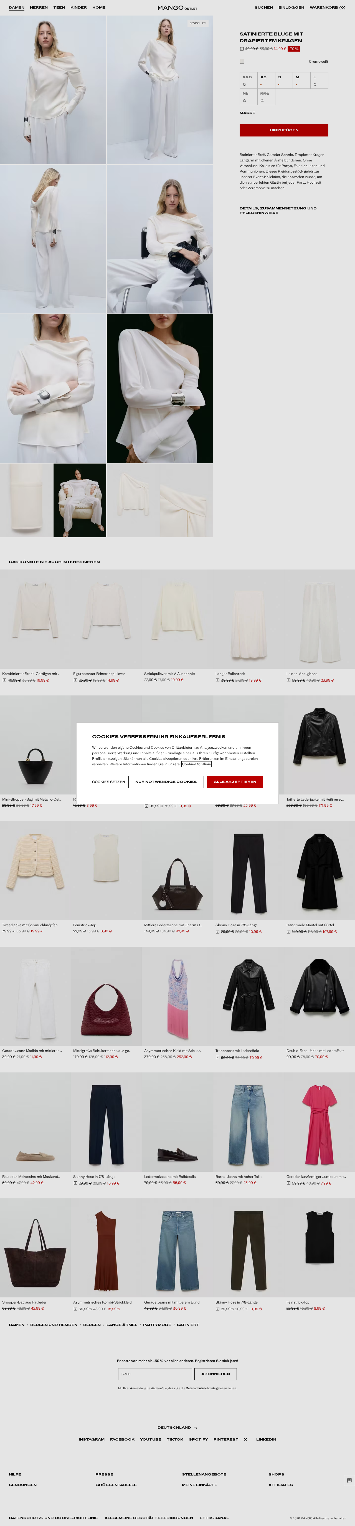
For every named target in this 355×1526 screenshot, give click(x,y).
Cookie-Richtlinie (196, 764)
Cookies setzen (108, 782)
